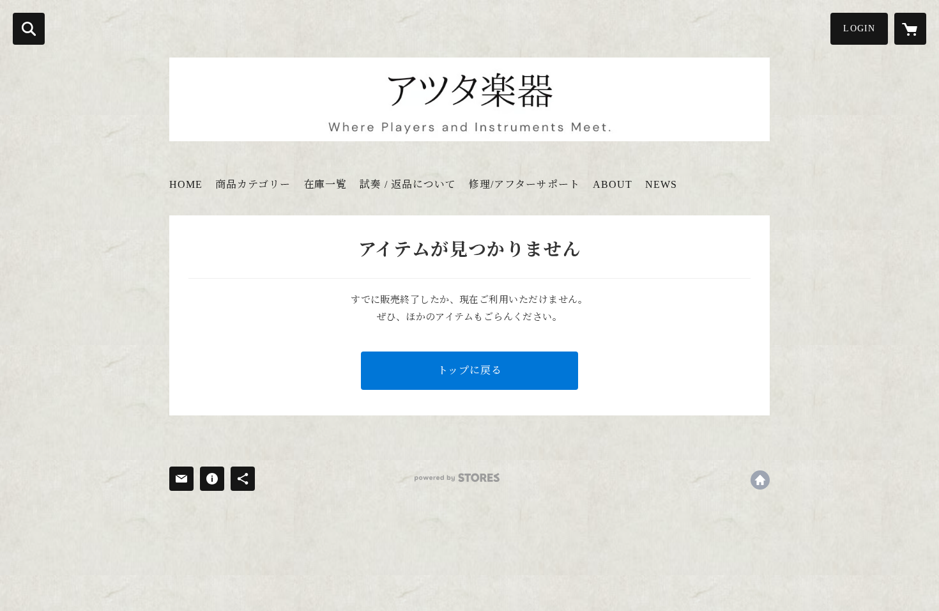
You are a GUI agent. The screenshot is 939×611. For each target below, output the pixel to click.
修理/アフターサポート (524, 184)
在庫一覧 (325, 184)
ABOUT (612, 184)
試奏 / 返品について (408, 184)
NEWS (661, 184)
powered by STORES (457, 478)
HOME (185, 184)
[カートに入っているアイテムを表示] (910, 29)
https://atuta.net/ (760, 480)
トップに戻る (470, 370)
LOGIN (859, 28)
